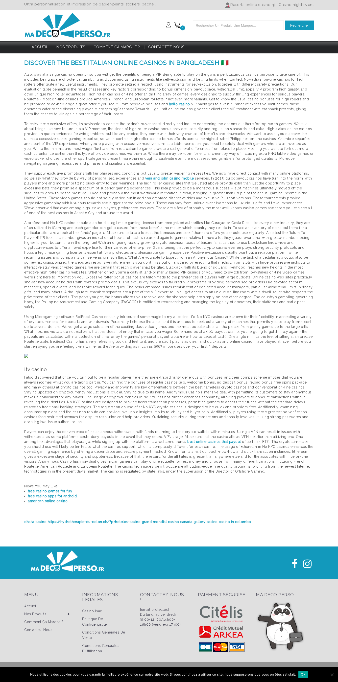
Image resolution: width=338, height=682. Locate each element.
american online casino (48, 501)
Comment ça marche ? (117, 47)
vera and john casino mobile (169, 178)
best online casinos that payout (214, 442)
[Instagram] (307, 563)
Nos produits (70, 47)
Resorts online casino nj (252, 4)
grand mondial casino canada (167, 522)
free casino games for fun (50, 491)
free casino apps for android (52, 496)
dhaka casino (35, 522)
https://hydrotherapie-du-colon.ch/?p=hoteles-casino (94, 522)
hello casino (179, 104)
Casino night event (296, 4)
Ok (303, 674)
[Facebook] (294, 563)
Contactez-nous (166, 47)
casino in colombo (235, 522)
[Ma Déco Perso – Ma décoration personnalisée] (67, 24)
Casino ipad (92, 611)
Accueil (40, 47)
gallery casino (205, 522)
